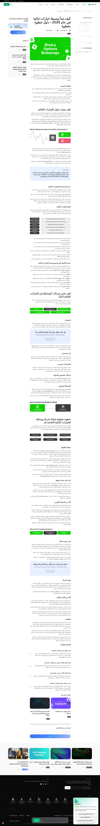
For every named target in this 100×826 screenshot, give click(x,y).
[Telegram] (43, 784)
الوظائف (28, 815)
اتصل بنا (6, 4)
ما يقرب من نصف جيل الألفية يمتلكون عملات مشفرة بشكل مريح (61, 763)
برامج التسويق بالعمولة (62, 378)
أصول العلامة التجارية (13, 815)
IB (70, 389)
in (45, 784)
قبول (36, 820)
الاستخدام (53, 4)
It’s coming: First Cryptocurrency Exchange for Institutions (18, 764)
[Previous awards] (10, 808)
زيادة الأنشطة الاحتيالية (47, 161)
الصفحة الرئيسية (89, 10)
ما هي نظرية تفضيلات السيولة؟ (18, 46)
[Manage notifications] (3, 823)
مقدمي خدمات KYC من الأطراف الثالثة (48, 519)
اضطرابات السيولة (59, 559)
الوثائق (14, 1)
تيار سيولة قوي (59, 491)
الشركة (40, 4)
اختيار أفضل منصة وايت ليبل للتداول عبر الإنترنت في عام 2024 (19, 56)
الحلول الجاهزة (70, 4)
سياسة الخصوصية (58, 815)
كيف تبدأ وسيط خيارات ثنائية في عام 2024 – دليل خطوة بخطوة (68, 10)
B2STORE (7, 1)
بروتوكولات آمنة (54, 485)
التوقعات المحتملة (48, 123)
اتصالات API (42, 496)
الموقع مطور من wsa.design (14, 820)
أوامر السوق (34, 345)
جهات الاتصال (22, 815)
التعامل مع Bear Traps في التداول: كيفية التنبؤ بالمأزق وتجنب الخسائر (19, 69)
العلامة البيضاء (61, 4)
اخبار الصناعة (89, 767)
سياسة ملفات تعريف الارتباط (69, 815)
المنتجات (83, 4)
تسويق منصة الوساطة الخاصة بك (47, 476)
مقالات (83, 10)
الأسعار (11, 1)
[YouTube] (41, 784)
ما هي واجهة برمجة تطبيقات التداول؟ (63, 712)
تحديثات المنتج (25, 769)
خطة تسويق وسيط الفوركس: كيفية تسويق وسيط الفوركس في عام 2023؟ (40, 713)
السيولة (77, 4)
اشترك (67, 787)
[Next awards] (13, 808)
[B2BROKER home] (92, 4)
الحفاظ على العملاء (54, 591)
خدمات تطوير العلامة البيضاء (51, 465)
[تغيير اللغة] (11, 4)
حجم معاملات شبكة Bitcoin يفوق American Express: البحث (82, 763)
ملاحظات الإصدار (21, 1)
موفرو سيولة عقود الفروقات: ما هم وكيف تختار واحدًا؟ (39, 763)
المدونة (46, 4)
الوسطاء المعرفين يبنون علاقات (44, 391)
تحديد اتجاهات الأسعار (66, 152)
